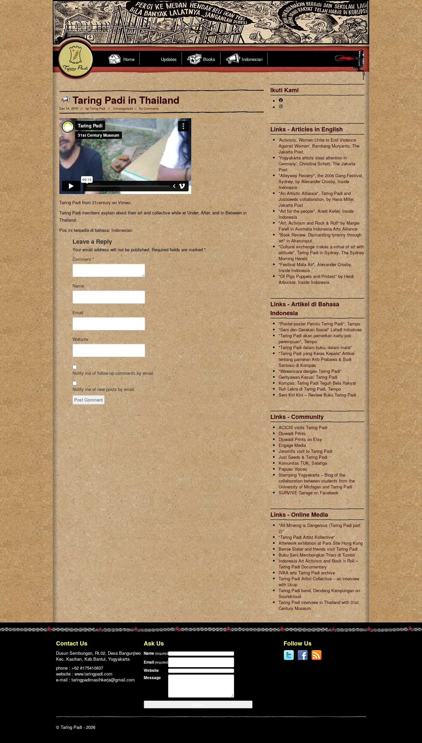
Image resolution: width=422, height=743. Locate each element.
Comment (83, 259)
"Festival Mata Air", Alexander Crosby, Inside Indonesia (315, 267)
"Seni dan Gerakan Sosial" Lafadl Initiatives (320, 329)
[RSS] (316, 659)
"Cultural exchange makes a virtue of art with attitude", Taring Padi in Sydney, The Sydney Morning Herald (321, 252)
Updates (169, 59)
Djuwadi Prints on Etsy (300, 439)
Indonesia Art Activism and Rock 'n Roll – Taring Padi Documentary (318, 564)
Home (129, 59)
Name (78, 286)
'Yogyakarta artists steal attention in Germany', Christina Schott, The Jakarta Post (317, 163)
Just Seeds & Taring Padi (303, 457)
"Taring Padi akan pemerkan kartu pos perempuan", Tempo (315, 338)
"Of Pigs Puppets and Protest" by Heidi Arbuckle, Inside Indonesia (316, 279)
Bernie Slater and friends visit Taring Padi (318, 549)
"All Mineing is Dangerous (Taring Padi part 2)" (319, 528)
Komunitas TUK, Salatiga (303, 463)
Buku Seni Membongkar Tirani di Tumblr (317, 555)
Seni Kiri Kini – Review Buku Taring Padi (317, 395)
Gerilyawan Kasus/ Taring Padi (308, 377)
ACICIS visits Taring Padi (303, 427)
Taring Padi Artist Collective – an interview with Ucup (319, 581)
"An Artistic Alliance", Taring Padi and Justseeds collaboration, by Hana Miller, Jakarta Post (317, 199)
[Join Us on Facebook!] (302, 659)
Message (152, 677)
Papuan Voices (293, 469)
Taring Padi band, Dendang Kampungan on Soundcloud (319, 593)
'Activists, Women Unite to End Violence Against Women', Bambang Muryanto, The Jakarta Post (319, 146)
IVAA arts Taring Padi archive (307, 572)
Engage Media (292, 445)
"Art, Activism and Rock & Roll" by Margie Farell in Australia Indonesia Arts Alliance (319, 226)
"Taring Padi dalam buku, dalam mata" (315, 347)
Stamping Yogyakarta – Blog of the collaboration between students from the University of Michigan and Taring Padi (317, 481)
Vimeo (124, 202)
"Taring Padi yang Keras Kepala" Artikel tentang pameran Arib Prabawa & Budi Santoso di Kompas (316, 359)
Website (80, 339)
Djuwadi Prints (292, 433)
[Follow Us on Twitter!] (289, 659)
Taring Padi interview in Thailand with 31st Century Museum (319, 605)
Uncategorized (123, 108)
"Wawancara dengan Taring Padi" (310, 371)
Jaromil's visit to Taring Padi (305, 451)
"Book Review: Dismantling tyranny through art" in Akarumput (320, 238)
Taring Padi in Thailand (126, 100)
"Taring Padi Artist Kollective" (307, 537)
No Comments (149, 108)
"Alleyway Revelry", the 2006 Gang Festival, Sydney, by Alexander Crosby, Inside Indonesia (321, 181)
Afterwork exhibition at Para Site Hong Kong (321, 543)
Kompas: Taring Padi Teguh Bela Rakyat (317, 383)
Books (209, 59)
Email (78, 313)
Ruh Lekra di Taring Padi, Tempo (310, 389)
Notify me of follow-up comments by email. (113, 373)
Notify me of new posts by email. (104, 389)
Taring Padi (97, 108)
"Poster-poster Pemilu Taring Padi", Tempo (319, 323)
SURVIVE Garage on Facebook (309, 492)
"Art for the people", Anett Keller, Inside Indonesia (316, 214)
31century (101, 202)
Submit (198, 704)
